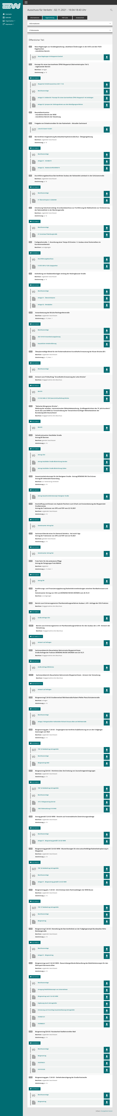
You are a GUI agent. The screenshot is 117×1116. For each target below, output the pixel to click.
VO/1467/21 (35, 490)
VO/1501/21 (35, 520)
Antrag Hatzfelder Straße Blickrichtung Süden (52, 468)
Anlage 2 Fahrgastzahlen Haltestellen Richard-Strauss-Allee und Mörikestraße (62, 721)
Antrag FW (41, 580)
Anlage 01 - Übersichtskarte (46, 298)
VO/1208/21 (35, 449)
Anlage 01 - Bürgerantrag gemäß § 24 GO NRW (52, 882)
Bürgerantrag (42, 921)
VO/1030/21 (35, 782)
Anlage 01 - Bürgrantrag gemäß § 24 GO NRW (52, 841)
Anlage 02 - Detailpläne (45, 304)
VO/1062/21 (35, 862)
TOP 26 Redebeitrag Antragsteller (48, 868)
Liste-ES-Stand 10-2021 (45, 129)
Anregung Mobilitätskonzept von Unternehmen (53, 989)
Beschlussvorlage (43, 91)
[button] (11, 21)
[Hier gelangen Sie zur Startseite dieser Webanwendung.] (11, 6)
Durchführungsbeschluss (45, 259)
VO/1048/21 (35, 221)
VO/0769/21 (41, 1062)
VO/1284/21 (35, 78)
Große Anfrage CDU (44, 617)
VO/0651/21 (41, 1017)
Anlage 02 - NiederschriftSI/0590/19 (49, 168)
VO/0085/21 (35, 253)
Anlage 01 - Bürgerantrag (45, 955)
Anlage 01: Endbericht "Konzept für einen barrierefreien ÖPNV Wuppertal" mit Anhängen (65, 97)
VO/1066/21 (35, 187)
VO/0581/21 (35, 709)
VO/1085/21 (35, 942)
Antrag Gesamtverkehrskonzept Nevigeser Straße (53, 496)
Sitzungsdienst (106, 1111)
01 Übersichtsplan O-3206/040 (47, 200)
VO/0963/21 (35, 1089)
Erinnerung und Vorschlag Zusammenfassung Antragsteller (56, 1010)
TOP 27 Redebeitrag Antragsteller (48, 907)
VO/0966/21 (35, 743)
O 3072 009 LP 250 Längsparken (48, 265)
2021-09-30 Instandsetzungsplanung (49, 337)
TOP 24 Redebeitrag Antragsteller (48, 788)
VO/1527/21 (35, 661)
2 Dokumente (34, 30)
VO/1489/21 (35, 612)
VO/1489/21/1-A (37, 636)
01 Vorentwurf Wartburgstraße (47, 234)
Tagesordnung (49, 18)
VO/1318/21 (35, 324)
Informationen (34, 18)
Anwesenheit (80, 18)
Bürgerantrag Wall (43, 763)
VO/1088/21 (35, 148)
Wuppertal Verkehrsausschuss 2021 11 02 (51, 84)
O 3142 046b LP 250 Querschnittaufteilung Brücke (53, 398)
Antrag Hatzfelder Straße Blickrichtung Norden (52, 461)
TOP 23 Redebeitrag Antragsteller (48, 749)
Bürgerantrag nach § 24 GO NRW (48, 996)
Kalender (8, 17)
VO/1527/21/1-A (37, 683)
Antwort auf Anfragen (44, 642)
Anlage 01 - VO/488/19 (44, 161)
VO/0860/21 (41, 1023)
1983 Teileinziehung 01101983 (47, 808)
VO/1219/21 (35, 285)
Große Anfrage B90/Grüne (46, 667)
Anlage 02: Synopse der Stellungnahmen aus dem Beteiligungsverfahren (60, 104)
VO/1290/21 (35, 421)
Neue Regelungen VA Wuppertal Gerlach (50, 56)
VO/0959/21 (35, 1043)
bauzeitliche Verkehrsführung (47, 343)
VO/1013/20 (41, 1069)
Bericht (40, 391)
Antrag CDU (41, 455)
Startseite (8, 14)
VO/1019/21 (35, 977)
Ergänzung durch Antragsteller (47, 1003)
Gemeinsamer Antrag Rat (45, 525)
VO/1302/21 (35, 385)
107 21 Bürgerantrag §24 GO (46, 802)
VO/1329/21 (35, 363)
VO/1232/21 (35, 575)
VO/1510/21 (35, 547)
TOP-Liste (65, 18)
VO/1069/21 (35, 901)
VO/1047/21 (35, 828)
